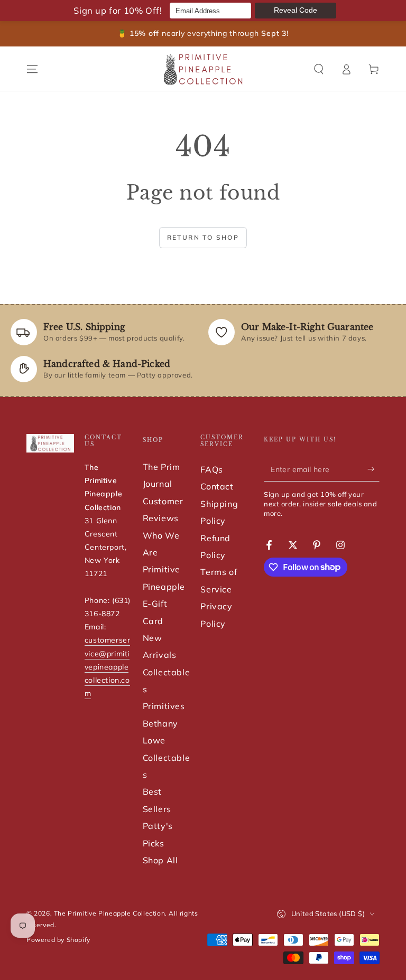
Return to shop (203, 237)
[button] (319, 69)
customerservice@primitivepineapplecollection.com (108, 666)
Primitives (164, 706)
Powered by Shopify (58, 940)
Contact (216, 486)
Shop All (160, 860)
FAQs (211, 469)
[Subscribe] (373, 469)
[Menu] (32, 69)
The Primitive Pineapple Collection (109, 913)
